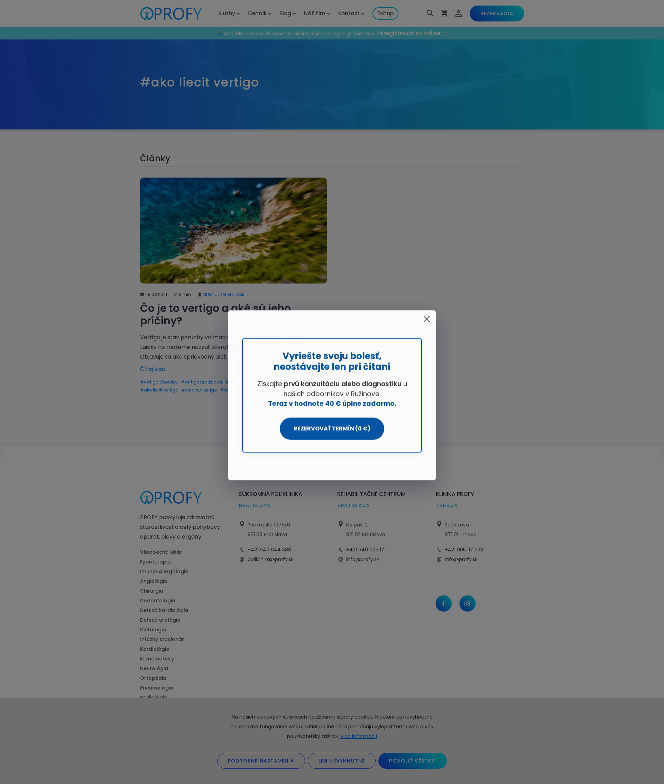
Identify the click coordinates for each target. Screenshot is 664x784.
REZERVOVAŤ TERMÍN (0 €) (332, 429)
